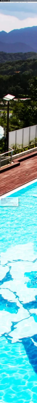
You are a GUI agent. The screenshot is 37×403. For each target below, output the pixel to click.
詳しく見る (14, 204)
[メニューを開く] (35, 1)
